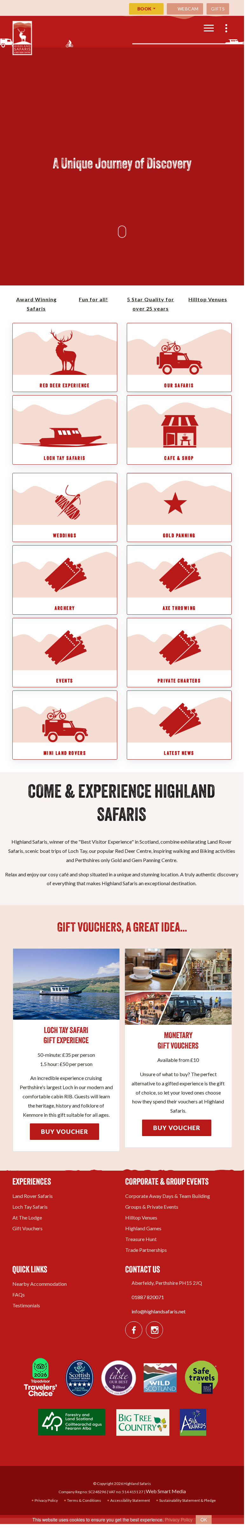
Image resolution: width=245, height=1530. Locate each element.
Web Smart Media (166, 1491)
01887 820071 (148, 1297)
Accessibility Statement (130, 1500)
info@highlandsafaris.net (159, 1311)
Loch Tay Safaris (30, 1207)
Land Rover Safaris (32, 1196)
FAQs (18, 1294)
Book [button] (144, 9)
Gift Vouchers (27, 1228)
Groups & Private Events (151, 1207)
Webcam (187, 8)
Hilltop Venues (141, 1217)
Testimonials (26, 1305)
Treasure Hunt (141, 1239)
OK (204, 1519)
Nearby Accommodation (39, 1284)
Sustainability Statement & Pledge (187, 1500)
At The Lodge (27, 1217)
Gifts (218, 8)
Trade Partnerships (146, 1250)
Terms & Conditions (83, 1500)
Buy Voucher (64, 1131)
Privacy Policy (46, 1500)
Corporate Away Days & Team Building (167, 1196)
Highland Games (143, 1228)
